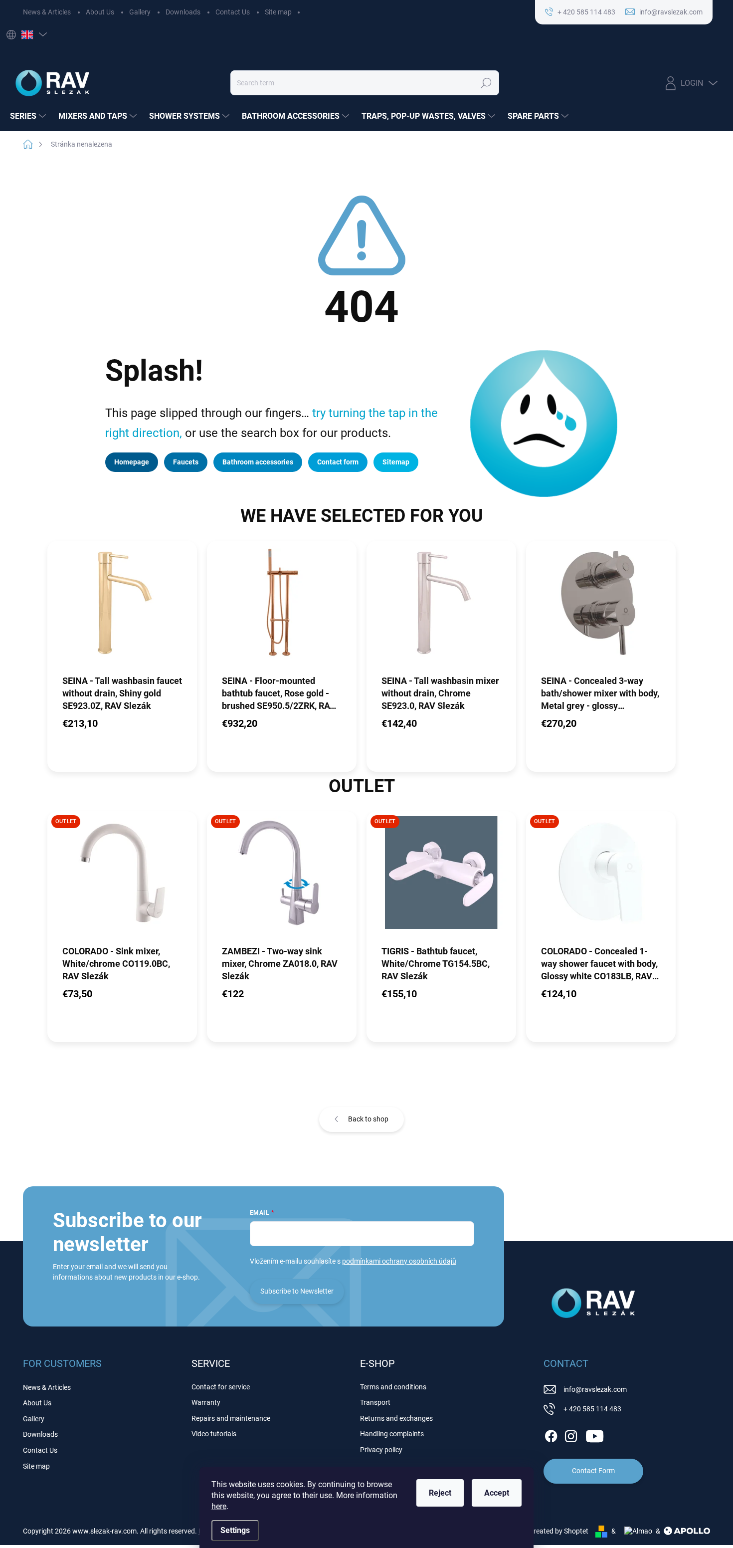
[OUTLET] (122, 877)
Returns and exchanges (396, 1418)
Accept (496, 1493)
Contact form (338, 462)
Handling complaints (392, 1434)
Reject (440, 1493)
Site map (278, 12)
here (218, 1506)
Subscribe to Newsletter (297, 1291)
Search (486, 83)
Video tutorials (213, 1434)
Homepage (131, 462)
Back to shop (368, 1119)
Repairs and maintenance (230, 1418)
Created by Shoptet (558, 1531)
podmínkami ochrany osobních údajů (399, 1261)
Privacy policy (381, 1450)
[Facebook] (551, 1434)
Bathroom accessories (257, 462)
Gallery (140, 12)
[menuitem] (29, 116)
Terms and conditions (393, 1387)
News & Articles (47, 12)
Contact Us (232, 12)
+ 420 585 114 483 (592, 1409)
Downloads (183, 12)
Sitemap (395, 462)
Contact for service (220, 1387)
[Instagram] (570, 1434)
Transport (375, 1402)
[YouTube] (594, 1434)
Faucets (185, 462)
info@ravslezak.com (595, 1389)
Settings (235, 1530)
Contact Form (593, 1471)
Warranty (205, 1402)
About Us (100, 12)
